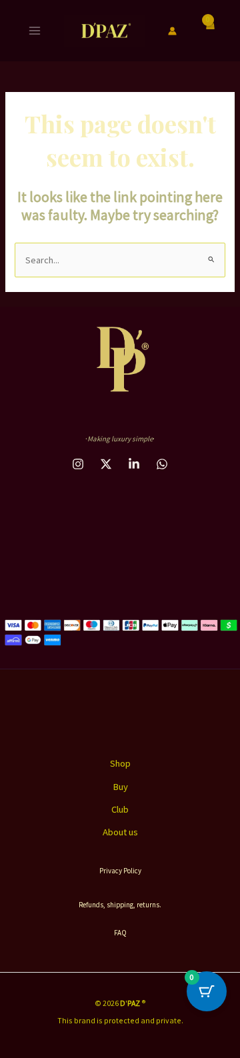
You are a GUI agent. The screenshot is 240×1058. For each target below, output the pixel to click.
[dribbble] (134, 464)
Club (120, 809)
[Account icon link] (172, 31)
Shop (120, 763)
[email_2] (162, 464)
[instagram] (78, 464)
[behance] (106, 464)
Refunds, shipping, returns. (120, 904)
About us (120, 832)
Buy (120, 787)
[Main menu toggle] (34, 30)
